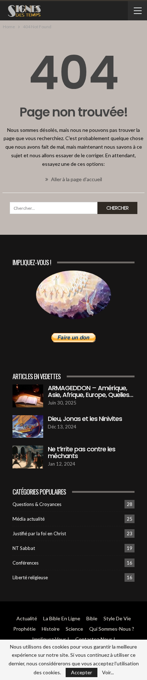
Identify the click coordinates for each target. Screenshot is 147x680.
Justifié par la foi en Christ (39, 533)
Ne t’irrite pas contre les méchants (81, 452)
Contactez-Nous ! (95, 639)
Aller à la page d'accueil (76, 179)
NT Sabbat (23, 548)
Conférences (25, 563)
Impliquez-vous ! (50, 639)
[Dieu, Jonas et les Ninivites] (27, 426)
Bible (91, 618)
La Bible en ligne (61, 618)
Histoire (51, 629)
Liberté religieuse (30, 577)
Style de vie (117, 618)
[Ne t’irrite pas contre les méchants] (27, 457)
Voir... (108, 672)
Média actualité (28, 519)
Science (74, 629)
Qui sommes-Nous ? (111, 629)
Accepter (81, 672)
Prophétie (24, 629)
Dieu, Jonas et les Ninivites (85, 418)
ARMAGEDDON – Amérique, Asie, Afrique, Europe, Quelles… (90, 391)
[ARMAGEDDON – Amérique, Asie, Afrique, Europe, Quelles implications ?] (27, 395)
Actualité (26, 618)
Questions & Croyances (36, 504)
